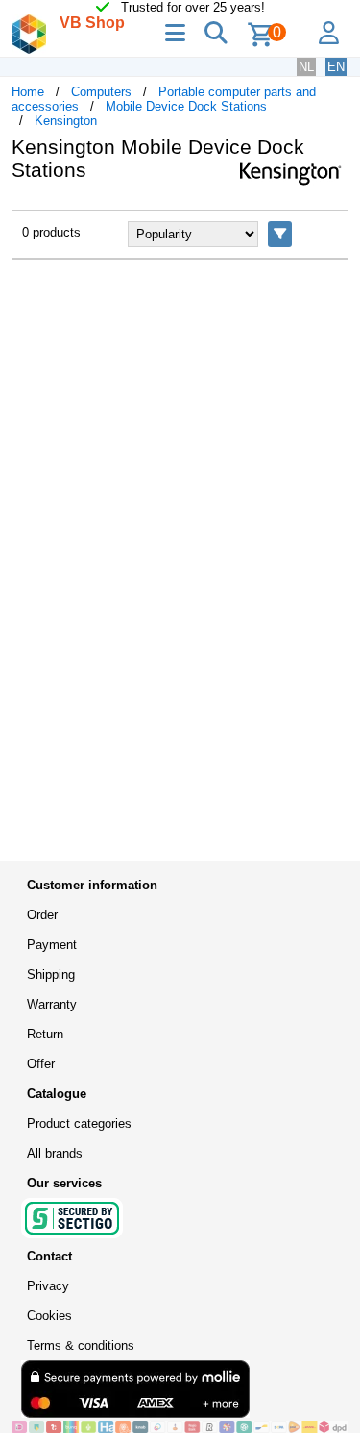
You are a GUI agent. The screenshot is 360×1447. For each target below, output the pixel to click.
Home (28, 92)
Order (42, 915)
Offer (41, 1064)
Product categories (79, 1123)
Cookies (49, 1316)
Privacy (48, 1286)
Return (45, 1034)
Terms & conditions (80, 1345)
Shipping (51, 974)
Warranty (52, 1004)
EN (336, 67)
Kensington (66, 120)
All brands (55, 1153)
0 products (51, 232)
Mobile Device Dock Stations (186, 106)
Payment (52, 944)
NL (306, 67)
